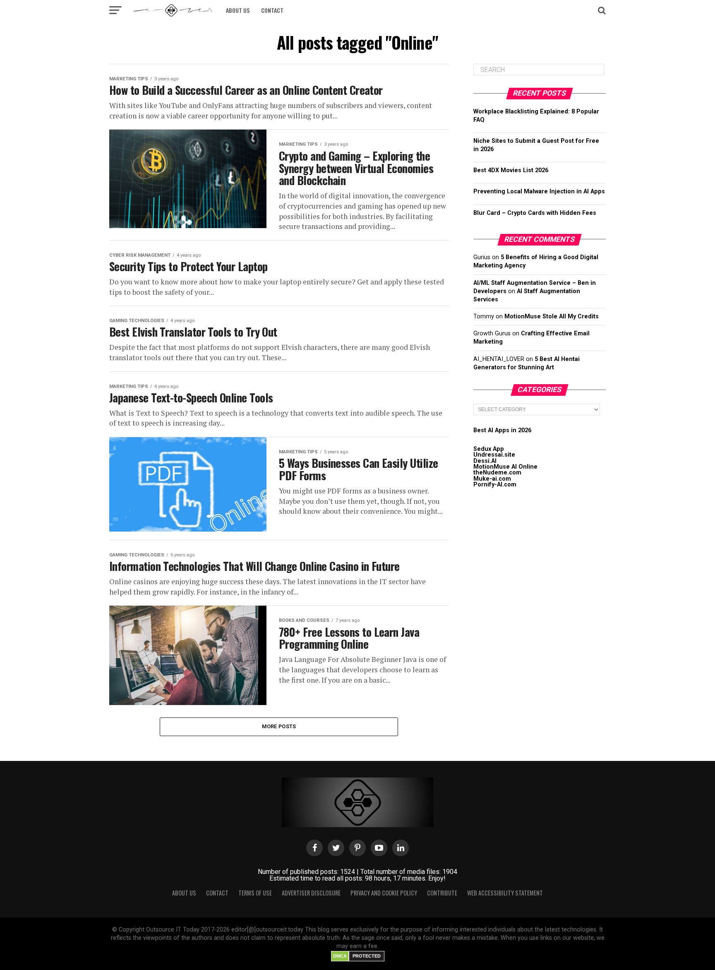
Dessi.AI (485, 461)
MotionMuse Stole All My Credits (551, 316)
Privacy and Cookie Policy (383, 892)
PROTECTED (367, 955)
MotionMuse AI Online (505, 466)
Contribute (442, 892)
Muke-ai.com (492, 478)
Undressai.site (494, 454)
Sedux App (488, 449)
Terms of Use (255, 892)
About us (238, 10)
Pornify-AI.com (494, 484)
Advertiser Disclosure (311, 892)
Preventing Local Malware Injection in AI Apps (539, 191)
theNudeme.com (497, 472)
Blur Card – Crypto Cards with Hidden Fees (534, 213)
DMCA (340, 955)
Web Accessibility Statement (505, 892)
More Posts (279, 726)
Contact (272, 10)
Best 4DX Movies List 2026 (510, 170)
